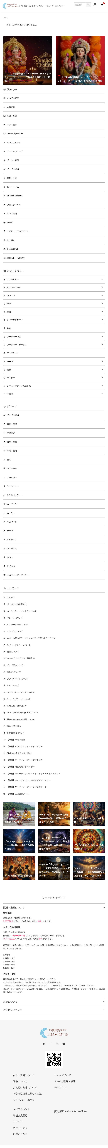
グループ (50, 6)
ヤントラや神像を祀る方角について (23, 712)
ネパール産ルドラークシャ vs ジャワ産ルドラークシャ (31, 638)
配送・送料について (14, 907)
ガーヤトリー (13, 504)
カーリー (11, 513)
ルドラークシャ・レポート (19, 645)
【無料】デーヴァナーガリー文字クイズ (25, 760)
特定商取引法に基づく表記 (27, 1093)
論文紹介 (11, 240)
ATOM (64, 1087)
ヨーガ (10, 361)
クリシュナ (12, 539)
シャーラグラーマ (15, 320)
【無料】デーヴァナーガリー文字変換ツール (26, 787)
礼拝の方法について (16, 733)
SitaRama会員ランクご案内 (19, 753)
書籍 (9, 369)
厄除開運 (11, 433)
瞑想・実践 (12, 178)
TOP (4, 17)
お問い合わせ (20, 1134)
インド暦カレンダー (16, 665)
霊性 (9, 459)
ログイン (18, 1121)
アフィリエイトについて (18, 679)
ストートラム (13, 187)
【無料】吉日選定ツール (18, 794)
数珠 (9, 303)
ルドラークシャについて (18, 624)
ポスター (11, 378)
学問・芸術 (12, 451)
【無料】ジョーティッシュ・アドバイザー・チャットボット (33, 773)
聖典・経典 (12, 116)
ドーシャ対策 (13, 160)
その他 (10, 394)
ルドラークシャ (14, 287)
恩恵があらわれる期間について (21, 719)
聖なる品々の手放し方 (17, 706)
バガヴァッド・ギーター (18, 575)
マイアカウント (21, 1109)
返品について (10, 1001)
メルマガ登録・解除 (64, 1081)
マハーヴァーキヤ (15, 134)
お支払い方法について (25, 1087)
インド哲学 (12, 125)
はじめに (11, 597)
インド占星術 (13, 169)
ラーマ (10, 530)
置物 (9, 311)
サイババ (11, 566)
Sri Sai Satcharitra (15, 196)
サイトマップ (13, 685)
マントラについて (15, 631)
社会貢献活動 (13, 249)
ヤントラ (11, 295)
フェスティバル (14, 205)
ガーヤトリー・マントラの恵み (21, 692)
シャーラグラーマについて (19, 699)
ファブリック (13, 353)
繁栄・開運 (12, 424)
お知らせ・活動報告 (16, 258)
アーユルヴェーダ (15, 151)
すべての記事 (13, 98)
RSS (56, 1087)
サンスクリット (14, 142)
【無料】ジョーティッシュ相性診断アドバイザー (28, 780)
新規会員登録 (20, 1115)
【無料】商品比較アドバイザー (21, 767)
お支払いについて (12, 1010)
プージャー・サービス (17, 344)
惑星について (13, 651)
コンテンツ (59, 6)
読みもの (32, 6)
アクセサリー (13, 279)
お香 (9, 328)
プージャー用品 (14, 336)
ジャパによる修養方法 (17, 604)
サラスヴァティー (15, 495)
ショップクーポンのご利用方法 (21, 658)
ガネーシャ (12, 468)
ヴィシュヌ (12, 548)
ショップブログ (62, 1075)
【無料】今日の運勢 (16, 739)
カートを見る (20, 1127)
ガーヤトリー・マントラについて (22, 611)
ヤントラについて (15, 618)
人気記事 (11, 107)
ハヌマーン (12, 522)
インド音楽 (12, 213)
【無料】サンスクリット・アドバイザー (25, 746)
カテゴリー (41, 6)
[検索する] (88, 4)
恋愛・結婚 (12, 442)
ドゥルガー (12, 477)
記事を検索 (23, 6)
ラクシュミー (13, 486)
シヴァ (10, 557)
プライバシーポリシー (25, 1100)
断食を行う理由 (14, 726)
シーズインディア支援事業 (19, 386)
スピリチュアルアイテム (18, 231)
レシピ (10, 222)
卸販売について (14, 672)
